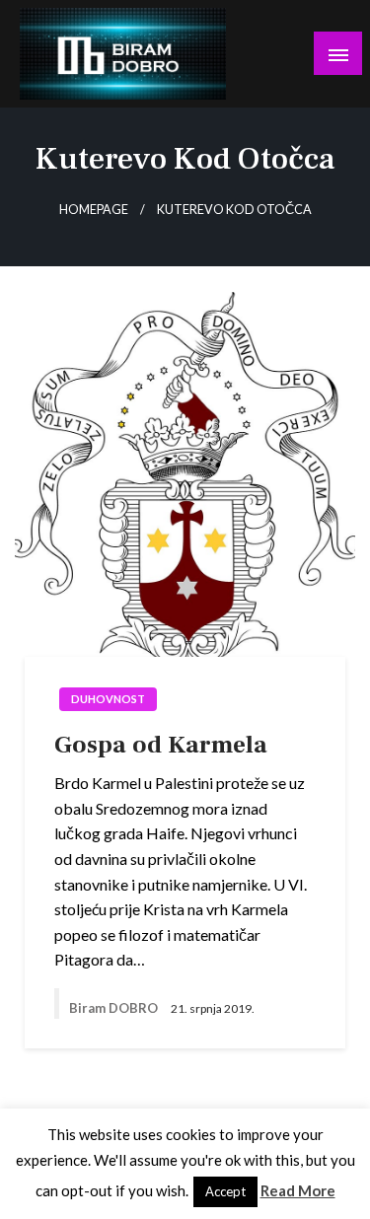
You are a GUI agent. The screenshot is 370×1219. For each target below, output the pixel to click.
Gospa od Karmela (160, 744)
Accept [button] (225, 1191)
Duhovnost (108, 698)
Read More (297, 1190)
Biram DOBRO (115, 1008)
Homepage (93, 209)
